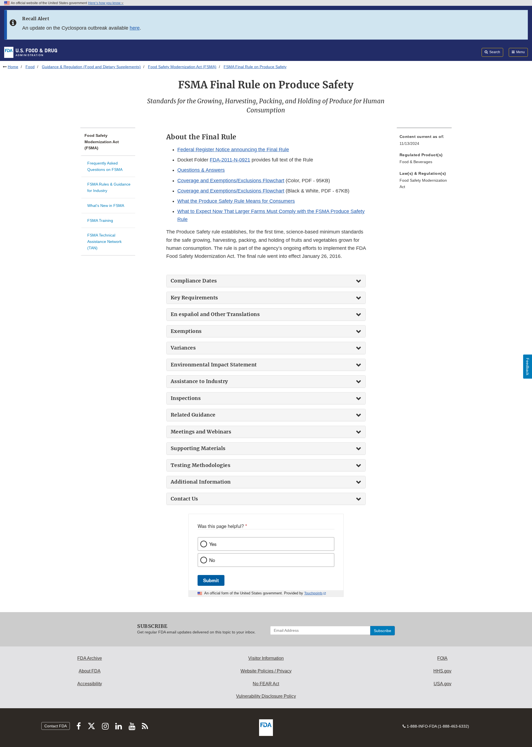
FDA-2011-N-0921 (230, 160)
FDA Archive (89, 658)
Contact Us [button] (184, 499)
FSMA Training (100, 220)
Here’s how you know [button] (104, 3)
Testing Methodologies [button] (201, 465)
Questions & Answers (201, 170)
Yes (212, 544)
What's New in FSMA (105, 205)
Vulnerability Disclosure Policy (266, 696)
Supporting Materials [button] (198, 448)
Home (13, 67)
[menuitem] (424, 141)
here (135, 28)
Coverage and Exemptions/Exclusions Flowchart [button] (230, 180)
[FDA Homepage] (30, 52)
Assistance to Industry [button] (199, 381)
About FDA (90, 671)
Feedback (527, 366)
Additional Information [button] (201, 482)
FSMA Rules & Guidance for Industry (109, 187)
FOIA (442, 658)
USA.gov (442, 683)
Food (30, 67)
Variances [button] (183, 348)
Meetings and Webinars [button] (201, 432)
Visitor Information (266, 658)
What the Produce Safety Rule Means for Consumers (236, 201)
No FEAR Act (266, 683)
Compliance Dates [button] (194, 281)
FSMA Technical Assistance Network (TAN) (104, 241)
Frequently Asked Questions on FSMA (104, 166)
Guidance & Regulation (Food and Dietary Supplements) (91, 67)
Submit (211, 580)
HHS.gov (442, 671)
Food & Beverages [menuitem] (416, 162)
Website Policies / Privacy (266, 671)
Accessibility (89, 683)
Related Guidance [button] (193, 415)
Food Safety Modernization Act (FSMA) (182, 67)
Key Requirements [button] (194, 298)
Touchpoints (313, 593)
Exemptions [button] (186, 331)
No (212, 560)
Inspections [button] (186, 398)
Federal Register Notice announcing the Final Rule (233, 149)
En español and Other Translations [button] (215, 314)
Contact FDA (55, 726)
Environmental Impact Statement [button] (214, 365)
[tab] (266, 281)
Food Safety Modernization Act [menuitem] (423, 183)
